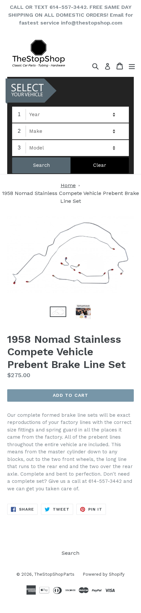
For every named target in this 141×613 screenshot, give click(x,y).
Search (70, 553)
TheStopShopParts (54, 574)
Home (68, 185)
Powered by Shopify (104, 574)
